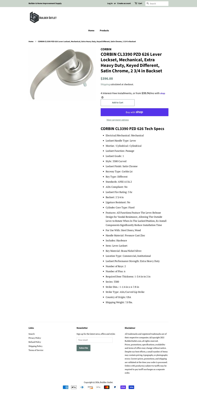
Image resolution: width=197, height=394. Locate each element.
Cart (140, 3)
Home (91, 30)
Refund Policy (35, 342)
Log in (110, 3)
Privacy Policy (35, 337)
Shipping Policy (35, 346)
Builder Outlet (106, 382)
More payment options (118, 119)
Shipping (105, 84)
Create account (124, 3)
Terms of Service (36, 350)
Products (104, 30)
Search (32, 333)
